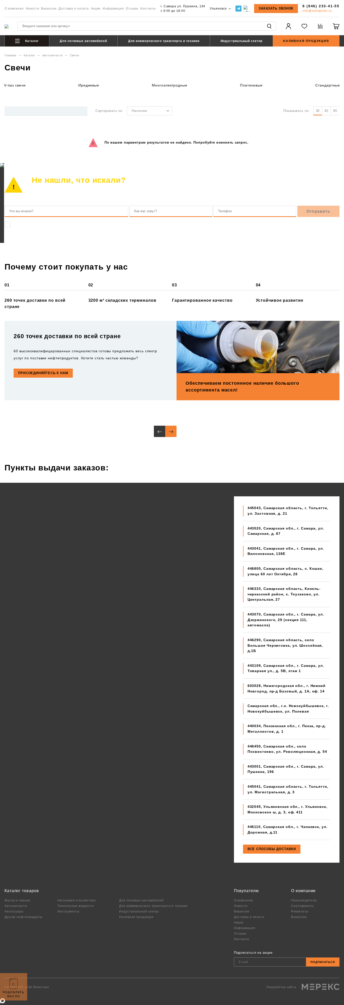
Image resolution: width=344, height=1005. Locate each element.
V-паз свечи (15, 85)
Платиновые (251, 85)
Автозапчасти (52, 55)
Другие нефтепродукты (24, 917)
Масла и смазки (17, 900)
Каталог (31, 40)
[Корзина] (336, 29)
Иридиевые (88, 85)
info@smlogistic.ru (317, 10)
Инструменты (68, 911)
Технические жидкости (75, 905)
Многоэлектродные (169, 85)
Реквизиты (299, 911)
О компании (14, 8)
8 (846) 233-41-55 (320, 6)
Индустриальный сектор (241, 40)
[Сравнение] (320, 29)
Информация (113, 8)
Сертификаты (302, 905)
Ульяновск (218, 8)
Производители (304, 900)
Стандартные (327, 85)
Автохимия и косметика (76, 900)
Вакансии (48, 8)
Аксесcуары (14, 911)
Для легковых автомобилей (83, 40)
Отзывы (132, 8)
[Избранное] (304, 29)
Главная (10, 55)
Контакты (148, 8)
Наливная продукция (306, 40)
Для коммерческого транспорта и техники (163, 40)
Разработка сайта (282, 987)
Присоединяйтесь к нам (43, 373)
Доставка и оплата (73, 8)
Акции (96, 8)
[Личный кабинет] (288, 29)
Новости (32, 8)
